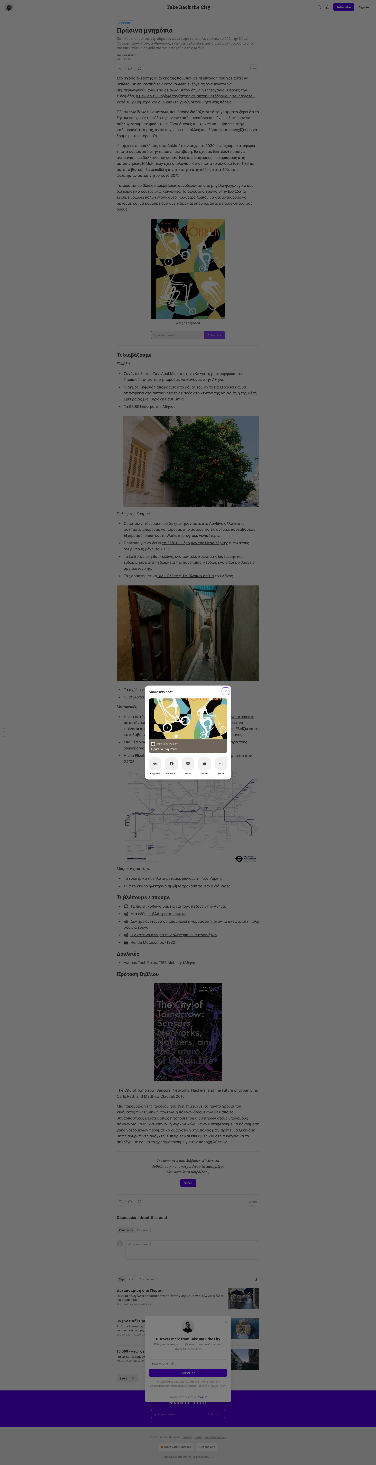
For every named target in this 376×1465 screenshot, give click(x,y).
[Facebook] (171, 763)
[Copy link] (155, 763)
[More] (221, 763)
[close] (225, 691)
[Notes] (204, 763)
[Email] (188, 763)
